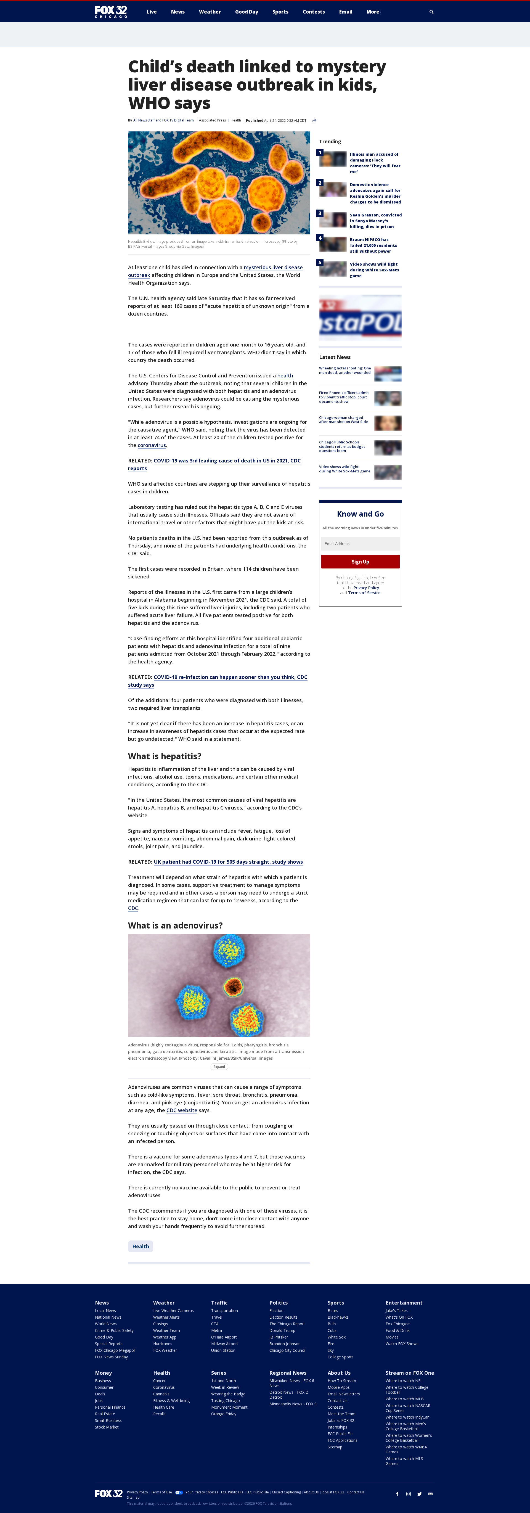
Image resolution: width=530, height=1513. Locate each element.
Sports (336, 1302)
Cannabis (161, 1393)
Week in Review (225, 1387)
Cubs (332, 1330)
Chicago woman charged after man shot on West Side (343, 419)
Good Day (104, 1337)
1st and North (223, 1380)
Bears (333, 1310)
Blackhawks (338, 1317)
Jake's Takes (397, 1310)
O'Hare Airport (224, 1337)
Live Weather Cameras (173, 1310)
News (102, 1302)
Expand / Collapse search (431, 12)
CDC (133, 908)
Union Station (223, 1350)
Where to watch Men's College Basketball (406, 1426)
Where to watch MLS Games (404, 1461)
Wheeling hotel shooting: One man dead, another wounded (345, 370)
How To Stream (342, 1380)
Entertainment (404, 1302)
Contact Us (338, 1400)
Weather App (164, 1337)
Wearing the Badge (228, 1393)
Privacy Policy (366, 587)
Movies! (392, 1337)
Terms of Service (364, 592)
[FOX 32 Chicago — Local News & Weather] (113, 11)
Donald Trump (282, 1330)
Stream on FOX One (410, 1372)
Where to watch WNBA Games (406, 1449)
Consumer (104, 1387)
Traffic (219, 1302)
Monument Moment (229, 1407)
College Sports (341, 1356)
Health (236, 120)
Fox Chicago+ (398, 1323)
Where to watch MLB (405, 1398)
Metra (216, 1330)
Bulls (332, 1323)
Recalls (159, 1413)
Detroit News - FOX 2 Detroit (288, 1395)
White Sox (337, 1337)
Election (276, 1310)
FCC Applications (342, 1440)
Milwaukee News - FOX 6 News (291, 1383)
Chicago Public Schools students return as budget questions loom (342, 446)
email (430, 1494)
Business (103, 1380)
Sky (331, 1350)
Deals (100, 1393)
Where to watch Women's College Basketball (409, 1438)
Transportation (224, 1310)
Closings (160, 1323)
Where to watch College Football (407, 1390)
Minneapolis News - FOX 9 (293, 1403)
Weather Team (166, 1330)
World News (106, 1323)
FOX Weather (165, 1350)
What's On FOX (399, 1317)
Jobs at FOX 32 (341, 1420)
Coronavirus (164, 1387)
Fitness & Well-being (171, 1400)
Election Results (283, 1317)
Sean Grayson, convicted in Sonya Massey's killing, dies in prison (376, 220)
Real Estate (105, 1413)
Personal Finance (110, 1407)
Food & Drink (398, 1330)
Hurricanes (162, 1343)
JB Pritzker (278, 1337)
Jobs (99, 1400)
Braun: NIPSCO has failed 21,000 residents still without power (373, 245)
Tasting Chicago (225, 1400)
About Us (339, 1372)
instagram (408, 1494)
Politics (278, 1302)
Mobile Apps (339, 1387)
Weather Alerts (166, 1317)
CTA (215, 1323)
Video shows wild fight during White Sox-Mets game (374, 269)
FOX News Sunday (111, 1356)
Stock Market (107, 1427)
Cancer (159, 1380)
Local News (105, 1310)
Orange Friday (223, 1413)
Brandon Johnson (285, 1343)
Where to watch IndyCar (407, 1417)
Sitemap (335, 1446)
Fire (331, 1343)
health (285, 375)
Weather (164, 1302)
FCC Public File (341, 1433)
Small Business (108, 1420)
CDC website (181, 1110)
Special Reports (109, 1343)
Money (103, 1372)
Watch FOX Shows (402, 1343)
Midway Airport (224, 1343)
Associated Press (212, 120)
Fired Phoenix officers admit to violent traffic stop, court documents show (344, 397)
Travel (216, 1317)
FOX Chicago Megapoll (115, 1350)
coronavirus (152, 445)
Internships (337, 1427)
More (373, 12)
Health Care (163, 1407)
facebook (397, 1494)
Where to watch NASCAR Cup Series (408, 1408)
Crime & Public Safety (114, 1330)
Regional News (287, 1372)
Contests (336, 1407)
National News (108, 1317)
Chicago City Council (287, 1350)
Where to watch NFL (404, 1380)
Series (218, 1372)
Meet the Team (342, 1413)
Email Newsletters (344, 1393)
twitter (419, 1494)
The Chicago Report (287, 1323)
